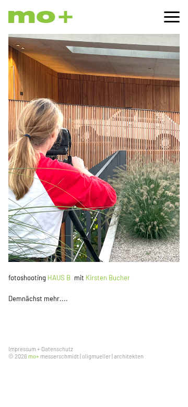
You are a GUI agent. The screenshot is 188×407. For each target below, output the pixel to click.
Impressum (22, 348)
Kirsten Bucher (108, 277)
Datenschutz (57, 348)
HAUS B (59, 277)
